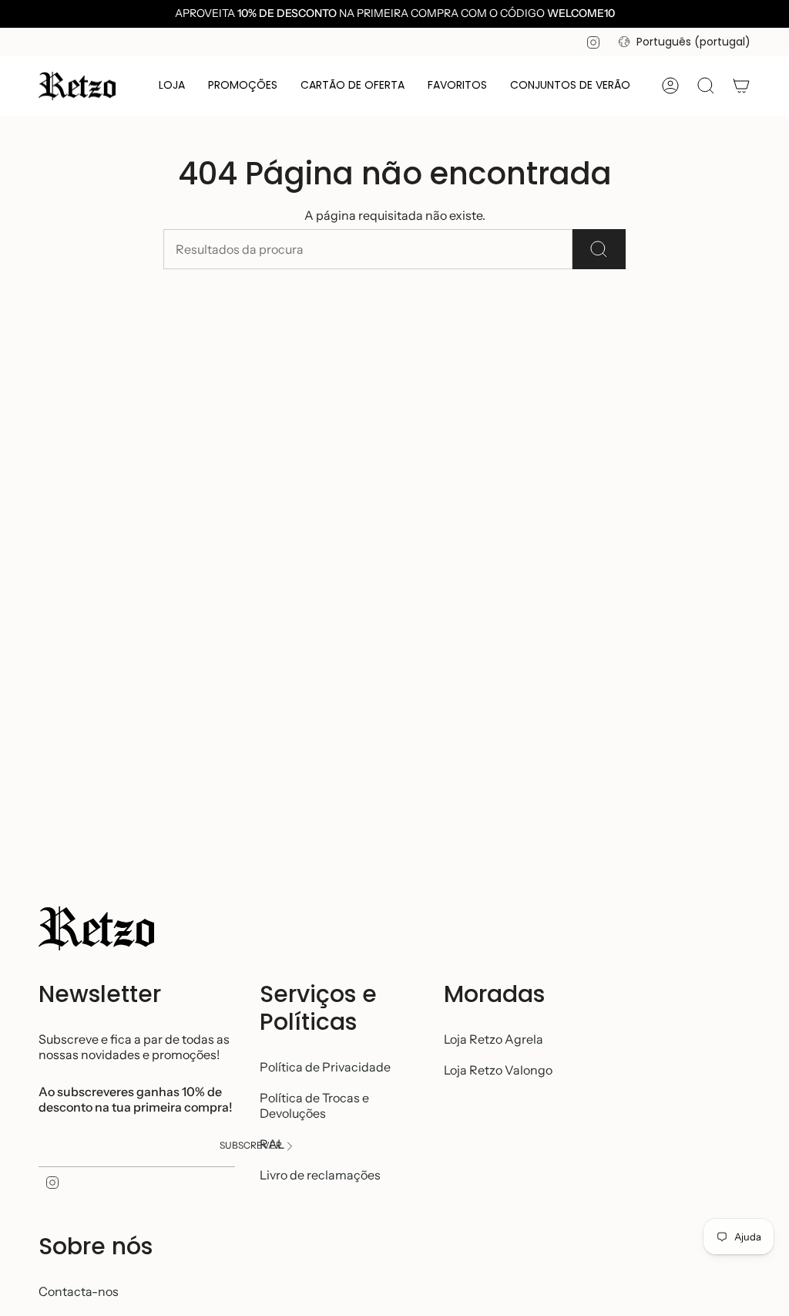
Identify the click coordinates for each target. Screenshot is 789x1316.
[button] (171, 86)
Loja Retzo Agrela (493, 1039)
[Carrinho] (741, 86)
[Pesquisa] (599, 249)
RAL (272, 1144)
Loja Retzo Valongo (498, 1070)
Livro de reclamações (320, 1175)
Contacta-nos (79, 1291)
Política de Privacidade (325, 1067)
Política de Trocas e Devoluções (314, 1105)
